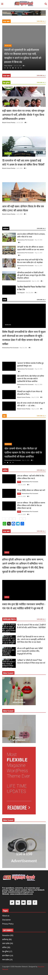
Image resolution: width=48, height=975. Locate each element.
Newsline (8, 45)
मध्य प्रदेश (5, 960)
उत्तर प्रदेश (7, 199)
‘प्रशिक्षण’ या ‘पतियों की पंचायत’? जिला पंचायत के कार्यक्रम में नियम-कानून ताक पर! (31, 661)
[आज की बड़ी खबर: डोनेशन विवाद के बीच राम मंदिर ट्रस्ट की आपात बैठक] (24, 192)
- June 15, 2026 (21, 496)
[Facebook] (35, 902)
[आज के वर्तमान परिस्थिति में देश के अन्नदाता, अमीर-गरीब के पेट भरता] (9, 237)
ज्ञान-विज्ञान (5, 956)
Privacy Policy (8, 924)
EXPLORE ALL (41, 21)
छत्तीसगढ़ (7, 552)
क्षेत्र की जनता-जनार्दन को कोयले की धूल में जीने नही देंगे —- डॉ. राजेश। (31, 404)
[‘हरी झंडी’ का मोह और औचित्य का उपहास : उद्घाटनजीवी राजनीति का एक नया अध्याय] (9, 250)
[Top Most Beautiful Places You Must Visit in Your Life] (9, 289)
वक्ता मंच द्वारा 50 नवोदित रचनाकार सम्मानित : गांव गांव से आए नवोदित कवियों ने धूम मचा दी (23, 606)
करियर (5, 470)
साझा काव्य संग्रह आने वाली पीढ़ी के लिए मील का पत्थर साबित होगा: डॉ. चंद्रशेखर (30, 261)
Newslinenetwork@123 (24, 281)
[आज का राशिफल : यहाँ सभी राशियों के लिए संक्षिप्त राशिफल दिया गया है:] (9, 478)
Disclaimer (6, 920)
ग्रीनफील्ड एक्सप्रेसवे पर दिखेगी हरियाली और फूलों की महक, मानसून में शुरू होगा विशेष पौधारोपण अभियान (31, 275)
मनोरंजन (5, 228)
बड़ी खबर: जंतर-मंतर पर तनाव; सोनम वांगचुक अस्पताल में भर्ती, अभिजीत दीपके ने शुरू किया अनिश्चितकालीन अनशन (23, 114)
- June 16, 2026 (21, 484)
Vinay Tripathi (8, 65)
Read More (9, 133)
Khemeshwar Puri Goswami (25, 240)
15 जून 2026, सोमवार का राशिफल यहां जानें (31, 490)
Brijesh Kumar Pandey (8, 122)
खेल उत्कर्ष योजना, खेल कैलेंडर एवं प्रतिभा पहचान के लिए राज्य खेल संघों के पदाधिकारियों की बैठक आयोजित (30, 378)
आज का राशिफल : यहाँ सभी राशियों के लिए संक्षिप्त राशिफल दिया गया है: (30, 477)
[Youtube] (23, 902)
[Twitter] (12, 902)
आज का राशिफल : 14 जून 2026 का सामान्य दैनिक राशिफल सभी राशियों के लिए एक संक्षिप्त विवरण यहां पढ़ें (31, 505)
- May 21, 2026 (38, 252)
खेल (4, 416)
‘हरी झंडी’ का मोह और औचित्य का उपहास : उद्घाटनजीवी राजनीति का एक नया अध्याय (30, 248)
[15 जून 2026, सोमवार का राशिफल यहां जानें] (9, 493)
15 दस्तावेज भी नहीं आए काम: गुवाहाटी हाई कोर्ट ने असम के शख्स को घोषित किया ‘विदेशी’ (23, 162)
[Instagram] (29, 902)
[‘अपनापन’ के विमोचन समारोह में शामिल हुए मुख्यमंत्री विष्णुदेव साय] (9, 366)
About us (5, 916)
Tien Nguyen (21, 292)
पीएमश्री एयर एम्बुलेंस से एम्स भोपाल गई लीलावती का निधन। (29, 392)
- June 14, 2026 (21, 514)
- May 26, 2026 (23, 347)
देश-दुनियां (6, 82)
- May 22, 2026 (38, 240)
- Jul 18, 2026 (19, 122)
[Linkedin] (18, 902)
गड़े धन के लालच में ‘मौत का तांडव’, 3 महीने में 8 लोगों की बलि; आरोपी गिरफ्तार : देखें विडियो (31, 626)
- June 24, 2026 (17, 65)
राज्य (4, 299)
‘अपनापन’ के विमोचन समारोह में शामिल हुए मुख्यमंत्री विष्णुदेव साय (30, 364)
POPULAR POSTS (9, 619)
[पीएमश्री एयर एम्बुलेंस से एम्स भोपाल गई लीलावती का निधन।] (9, 394)
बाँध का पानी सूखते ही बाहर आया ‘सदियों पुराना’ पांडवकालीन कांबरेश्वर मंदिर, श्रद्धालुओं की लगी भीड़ (30, 651)
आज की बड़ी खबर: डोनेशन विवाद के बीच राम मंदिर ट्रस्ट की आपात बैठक (23, 208)
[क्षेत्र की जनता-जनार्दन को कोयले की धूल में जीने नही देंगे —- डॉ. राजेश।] (9, 406)
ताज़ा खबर (6, 21)
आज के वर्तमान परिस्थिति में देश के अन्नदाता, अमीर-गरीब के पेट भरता (31, 235)
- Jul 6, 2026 (19, 168)
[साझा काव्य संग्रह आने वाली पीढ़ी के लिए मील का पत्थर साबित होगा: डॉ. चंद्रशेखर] (9, 262)
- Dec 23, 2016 (29, 292)
